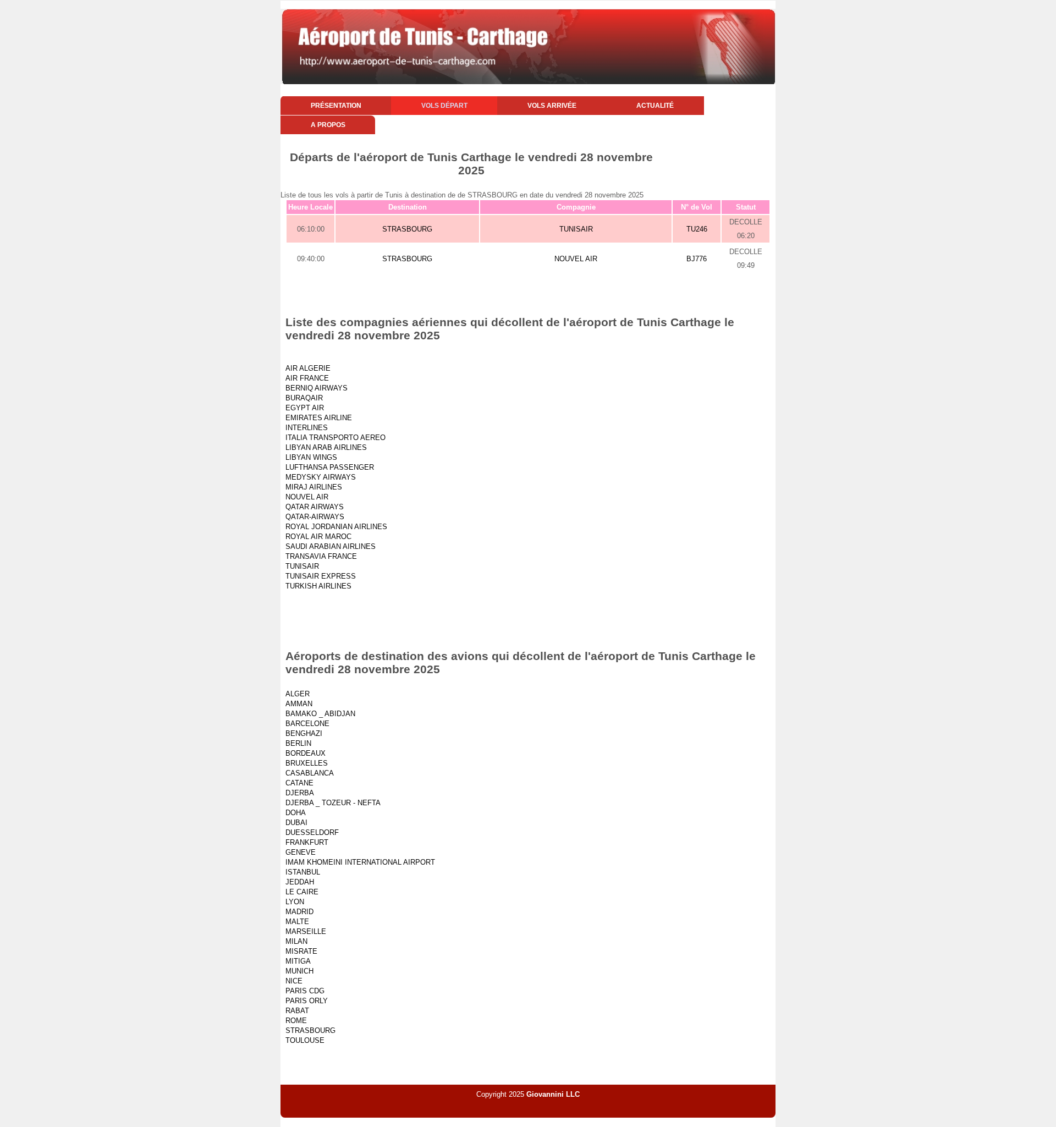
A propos (328, 125)
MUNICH (299, 971)
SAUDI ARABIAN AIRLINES (330, 546)
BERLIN (298, 743)
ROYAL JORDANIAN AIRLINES (336, 527)
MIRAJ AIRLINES (313, 487)
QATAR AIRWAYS (314, 507)
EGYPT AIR (304, 408)
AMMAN (298, 704)
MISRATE (301, 951)
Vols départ (444, 105)
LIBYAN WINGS (311, 457)
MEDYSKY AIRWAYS (320, 477)
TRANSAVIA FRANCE (321, 556)
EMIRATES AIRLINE (318, 418)
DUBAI (296, 822)
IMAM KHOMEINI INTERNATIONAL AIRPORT (360, 862)
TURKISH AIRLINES (318, 586)
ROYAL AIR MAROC (318, 536)
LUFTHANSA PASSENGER (329, 467)
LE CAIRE (301, 892)
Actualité (655, 105)
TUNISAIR (576, 229)
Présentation (336, 105)
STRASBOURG (407, 229)
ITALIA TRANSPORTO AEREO (335, 437)
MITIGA (298, 961)
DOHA (295, 813)
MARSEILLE (305, 931)
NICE (293, 981)
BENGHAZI (303, 733)
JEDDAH (299, 882)
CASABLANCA (309, 773)
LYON (294, 902)
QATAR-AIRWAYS (314, 517)
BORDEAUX (305, 753)
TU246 (696, 229)
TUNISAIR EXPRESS (320, 576)
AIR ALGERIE (308, 368)
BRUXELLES (306, 763)
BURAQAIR (304, 398)
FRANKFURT (306, 842)
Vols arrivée (551, 105)
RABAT (297, 1011)
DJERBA (299, 793)
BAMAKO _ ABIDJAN (320, 714)
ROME (296, 1020)
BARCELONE (307, 723)
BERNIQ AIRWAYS (316, 388)
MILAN (296, 941)
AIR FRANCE (307, 378)
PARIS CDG (304, 991)
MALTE (297, 921)
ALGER (297, 694)
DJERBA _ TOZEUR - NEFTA (333, 803)
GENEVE (300, 852)
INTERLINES (306, 428)
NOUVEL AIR (575, 259)
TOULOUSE (304, 1040)
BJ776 (696, 259)
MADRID (299, 912)
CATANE (299, 783)
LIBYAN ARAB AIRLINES (326, 447)
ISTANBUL (302, 872)
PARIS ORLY (306, 1001)
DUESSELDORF (312, 832)
